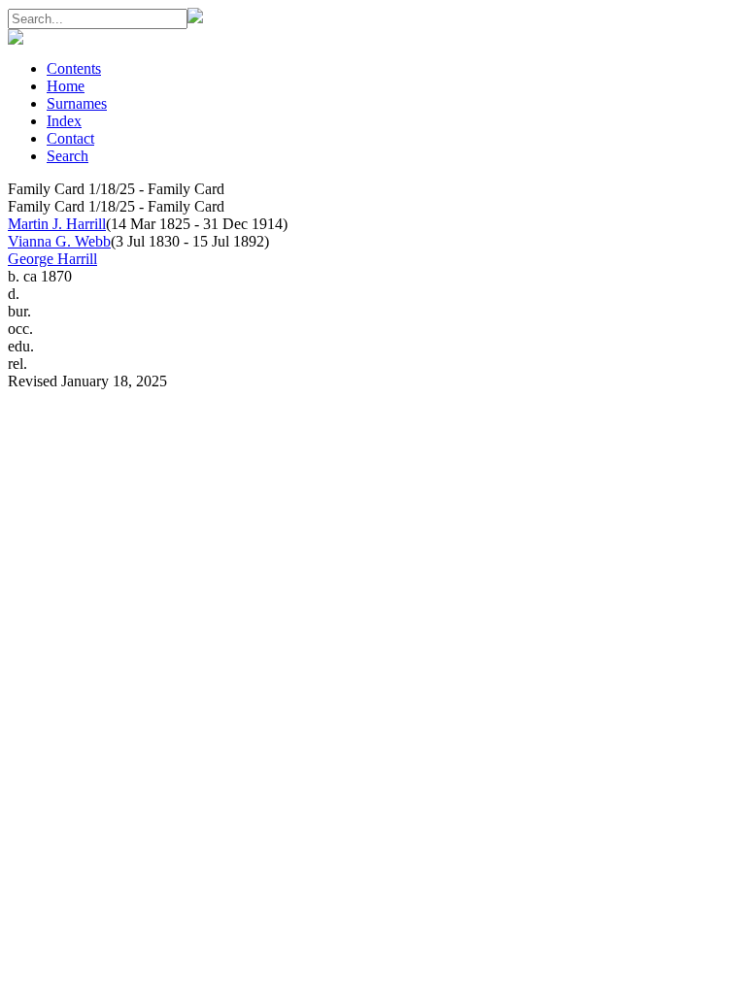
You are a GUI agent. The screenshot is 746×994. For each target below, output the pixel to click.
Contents (74, 68)
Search (67, 156)
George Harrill (52, 258)
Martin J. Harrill (57, 223)
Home (66, 86)
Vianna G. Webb (59, 241)
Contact (70, 138)
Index (64, 121)
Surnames (77, 103)
